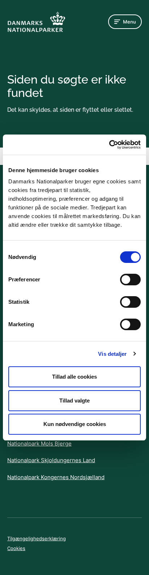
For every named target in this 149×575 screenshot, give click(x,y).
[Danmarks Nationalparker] (36, 21)
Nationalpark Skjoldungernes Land (51, 460)
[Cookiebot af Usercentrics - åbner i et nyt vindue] (109, 144)
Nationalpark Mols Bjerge (39, 443)
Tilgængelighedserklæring (36, 538)
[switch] (130, 279)
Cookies (16, 548)
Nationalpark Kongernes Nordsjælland (56, 477)
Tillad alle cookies (74, 377)
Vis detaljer (112, 354)
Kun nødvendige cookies (74, 424)
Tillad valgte (74, 400)
